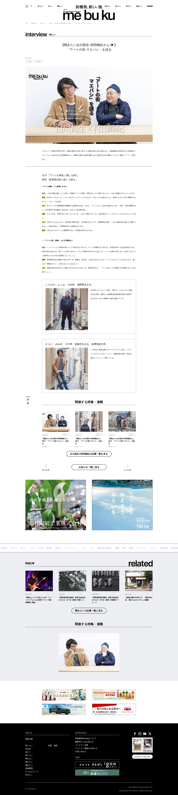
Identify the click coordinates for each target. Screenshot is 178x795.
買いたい (118, 6)
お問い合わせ (80, 751)
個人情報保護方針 (31, 789)
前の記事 (45, 470)
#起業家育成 (157, 548)
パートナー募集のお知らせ (86, 748)
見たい (50, 6)
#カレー (16, 548)
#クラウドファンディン (55, 548)
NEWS (28, 749)
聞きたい (60, 6)
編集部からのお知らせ (84, 742)
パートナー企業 (81, 745)
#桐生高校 (32, 548)
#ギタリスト (7, 548)
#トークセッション (125, 548)
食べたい (40, 6)
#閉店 (107, 548)
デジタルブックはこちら (142, 756)
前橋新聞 (150, 6)
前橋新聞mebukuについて (86, 738)
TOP (26, 23)
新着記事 (33, 23)
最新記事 (29, 739)
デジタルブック (31, 772)
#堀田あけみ (41, 548)
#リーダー (136, 548)
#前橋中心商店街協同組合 (87, 548)
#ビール (75, 548)
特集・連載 (52, 745)
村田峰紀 (38, 61)
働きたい (139, 6)
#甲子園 (24, 548)
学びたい (129, 6)
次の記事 (127, 470)
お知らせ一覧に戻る (89, 467)
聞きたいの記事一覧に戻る (89, 610)
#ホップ (67, 548)
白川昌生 (29, 61)
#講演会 (114, 548)
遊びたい (29, 762)
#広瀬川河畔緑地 (169, 548)
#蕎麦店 (100, 548)
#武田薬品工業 (147, 548)
